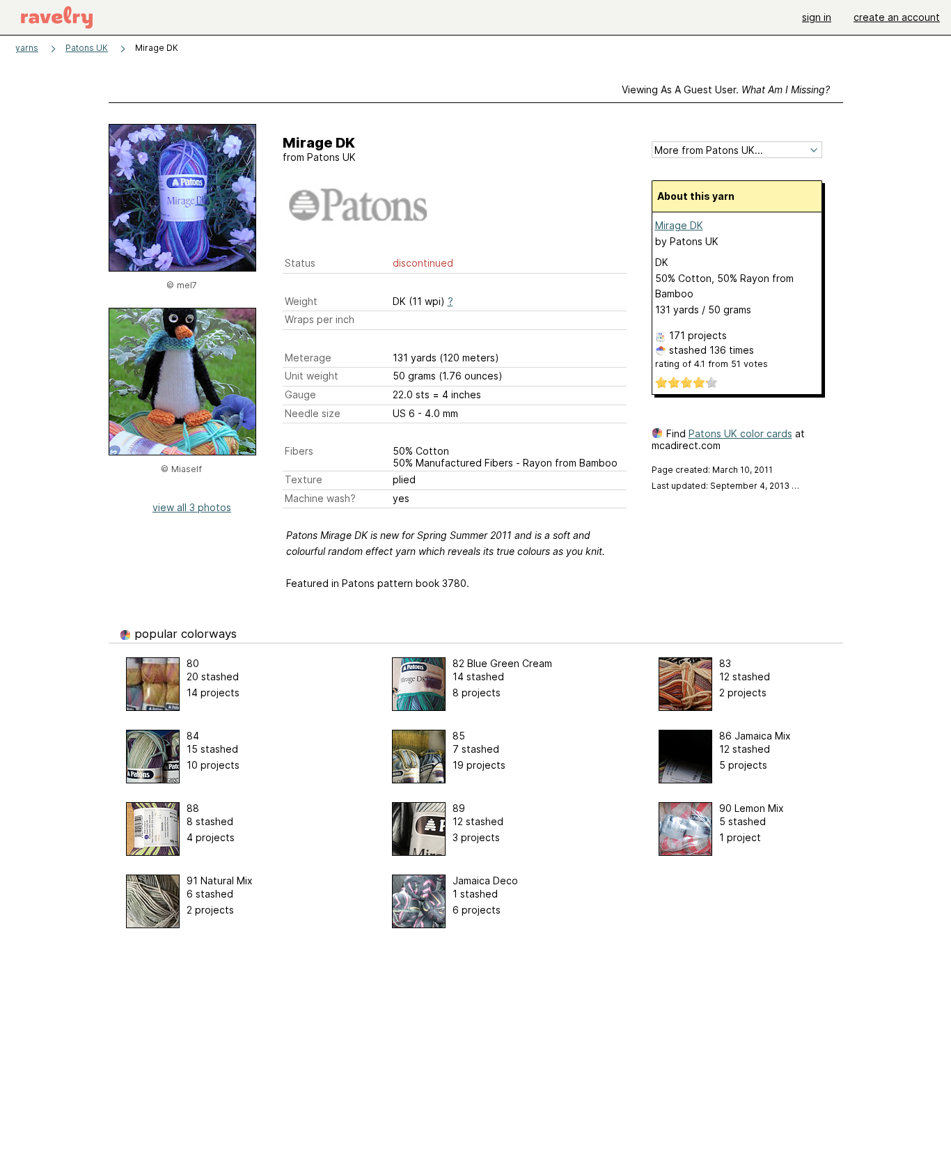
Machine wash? (320, 498)
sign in (816, 17)
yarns (26, 47)
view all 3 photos (191, 507)
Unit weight (311, 376)
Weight (301, 301)
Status (300, 263)
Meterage (308, 357)
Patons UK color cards (740, 433)
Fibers (299, 451)
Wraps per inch (319, 319)
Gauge (300, 394)
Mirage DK (679, 225)
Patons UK (86, 47)
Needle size (312, 413)
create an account (897, 17)
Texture (303, 479)
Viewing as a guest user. (726, 89)
